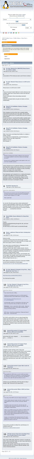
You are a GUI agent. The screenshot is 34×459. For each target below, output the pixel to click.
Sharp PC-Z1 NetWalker (12, 106)
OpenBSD (8, 185)
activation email (21, 15)
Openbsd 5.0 (15, 185)
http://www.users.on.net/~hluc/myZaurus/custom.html (15, 263)
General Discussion (12, 330)
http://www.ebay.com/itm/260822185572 (12, 275)
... (8, 65)
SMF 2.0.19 (11, 458)
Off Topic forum (11, 433)
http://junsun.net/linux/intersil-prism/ (11, 427)
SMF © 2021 (16, 458)
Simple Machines (23, 458)
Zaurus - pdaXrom (10, 232)
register (24, 14)
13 (9, 65)
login (20, 14)
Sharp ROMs (9, 216)
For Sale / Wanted (10, 68)
